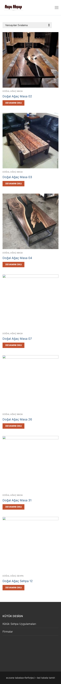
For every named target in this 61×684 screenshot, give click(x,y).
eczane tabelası (15, 677)
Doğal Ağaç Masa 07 (17, 338)
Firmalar (8, 631)
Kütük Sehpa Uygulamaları (19, 623)
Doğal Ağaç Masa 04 (17, 258)
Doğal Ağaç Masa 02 (17, 96)
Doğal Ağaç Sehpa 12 (18, 581)
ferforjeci (30, 677)
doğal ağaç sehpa (13, 576)
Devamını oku (13, 103)
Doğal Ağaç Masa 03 (17, 177)
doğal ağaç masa (13, 91)
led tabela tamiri (46, 677)
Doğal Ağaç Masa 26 (17, 419)
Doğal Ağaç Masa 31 (17, 500)
